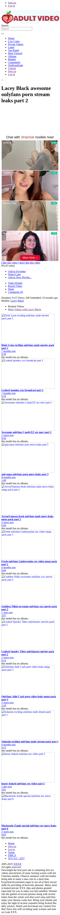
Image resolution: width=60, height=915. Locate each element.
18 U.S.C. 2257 (16, 858)
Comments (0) (15, 292)
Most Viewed (15, 53)
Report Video (15, 286)
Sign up (12, 2)
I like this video (9, 262)
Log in (11, 5)
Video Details (15, 283)
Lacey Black (17, 300)
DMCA (12, 855)
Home (11, 38)
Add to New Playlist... (20, 277)
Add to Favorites (17, 271)
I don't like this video (29, 262)
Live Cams (14, 41)
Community (14, 62)
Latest (11, 47)
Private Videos (15, 44)
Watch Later (14, 274)
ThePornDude (15, 65)
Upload (12, 68)
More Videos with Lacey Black (24, 309)
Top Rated (13, 50)
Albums (12, 56)
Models (12, 59)
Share (11, 289)
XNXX (18, 864)
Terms (11, 852)
